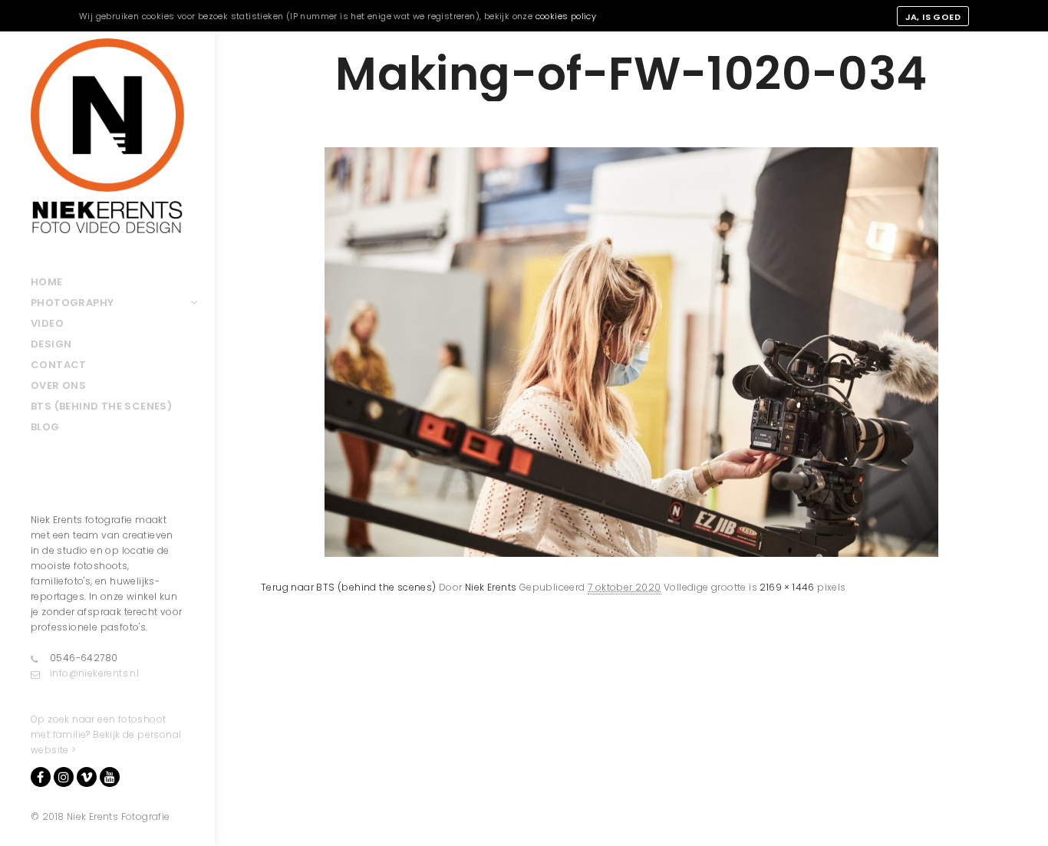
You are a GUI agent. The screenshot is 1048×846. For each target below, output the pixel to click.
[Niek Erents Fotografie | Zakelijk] (107, 136)
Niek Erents (490, 587)
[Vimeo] (87, 777)
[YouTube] (110, 777)
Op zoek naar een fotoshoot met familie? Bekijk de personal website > (106, 734)
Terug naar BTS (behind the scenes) (349, 587)
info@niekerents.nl (94, 673)
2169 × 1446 (787, 587)
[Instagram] (64, 777)
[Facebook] (41, 777)
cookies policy (566, 16)
